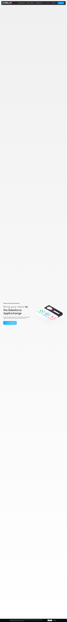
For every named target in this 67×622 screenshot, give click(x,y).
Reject (55, 620)
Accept (50, 620)
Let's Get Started (10, 323)
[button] (54, 3)
